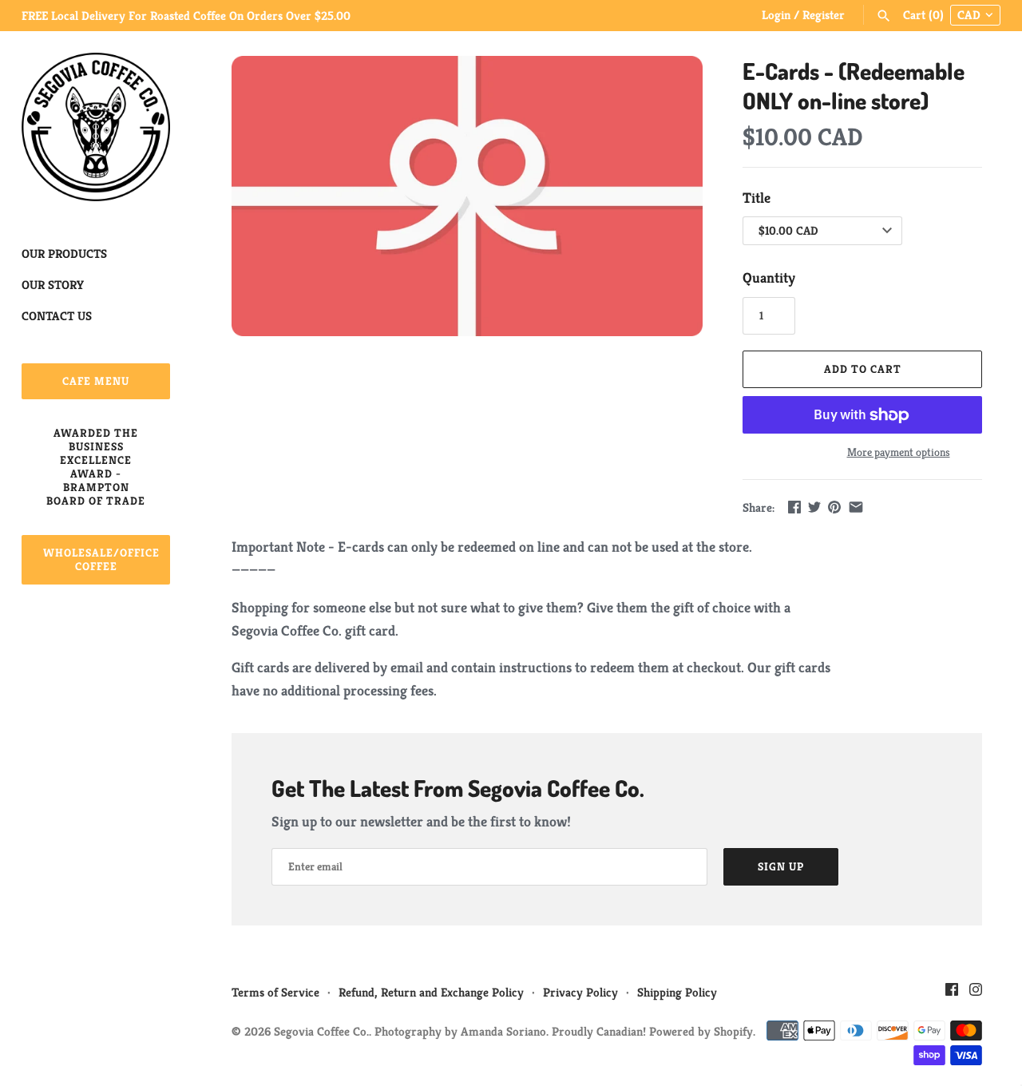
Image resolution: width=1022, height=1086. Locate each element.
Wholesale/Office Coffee (101, 559)
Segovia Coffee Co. (321, 1031)
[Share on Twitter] (814, 506)
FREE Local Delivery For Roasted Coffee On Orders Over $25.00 (186, 15)
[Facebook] (951, 993)
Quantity (769, 277)
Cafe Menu (95, 381)
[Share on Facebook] (794, 506)
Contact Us (57, 315)
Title (756, 197)
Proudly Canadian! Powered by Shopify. (653, 1031)
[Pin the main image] (834, 506)
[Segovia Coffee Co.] (96, 127)
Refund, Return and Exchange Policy (431, 992)
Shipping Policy (677, 992)
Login (776, 14)
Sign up (781, 866)
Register (823, 14)
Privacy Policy (580, 992)
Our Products (64, 253)
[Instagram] (975, 993)
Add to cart (862, 369)
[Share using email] (856, 506)
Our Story (53, 284)
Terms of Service (275, 992)
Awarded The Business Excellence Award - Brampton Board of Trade (95, 467)
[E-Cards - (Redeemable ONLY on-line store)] (467, 196)
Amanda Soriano (503, 1031)
